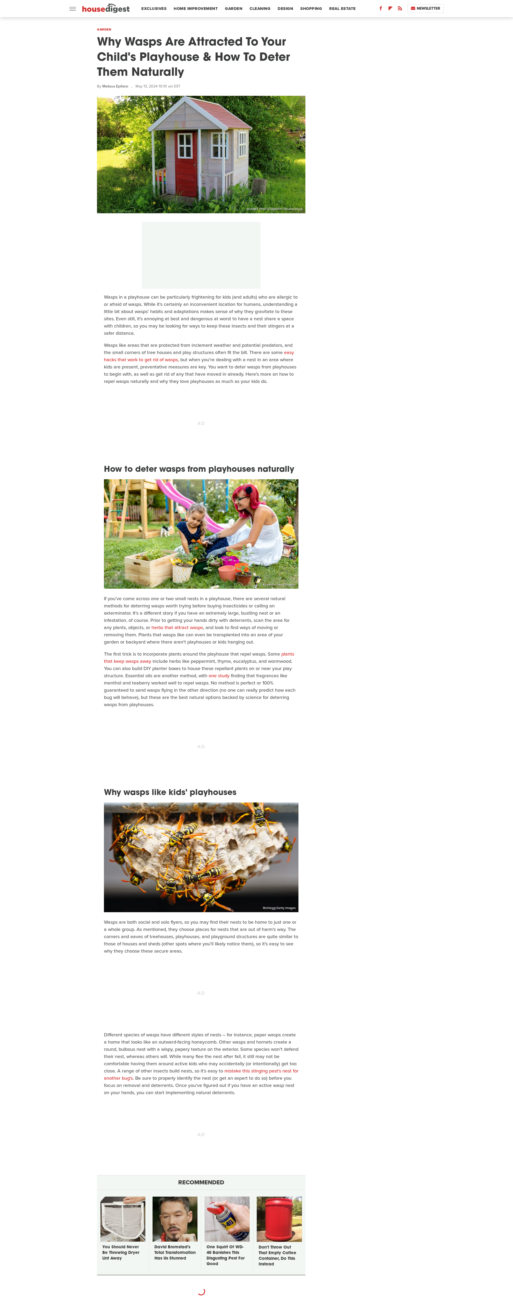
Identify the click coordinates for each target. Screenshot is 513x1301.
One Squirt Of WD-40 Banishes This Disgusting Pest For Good (225, 1255)
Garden (233, 9)
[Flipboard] (390, 9)
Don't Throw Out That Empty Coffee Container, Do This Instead (277, 1256)
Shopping (311, 9)
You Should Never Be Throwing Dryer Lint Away (120, 1253)
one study (219, 675)
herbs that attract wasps (177, 627)
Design (285, 9)
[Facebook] (381, 9)
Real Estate (342, 9)
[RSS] (400, 9)
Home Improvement (196, 9)
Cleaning (260, 9)
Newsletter (428, 8)
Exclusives (153, 9)
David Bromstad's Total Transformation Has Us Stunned (175, 1253)
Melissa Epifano (115, 86)
